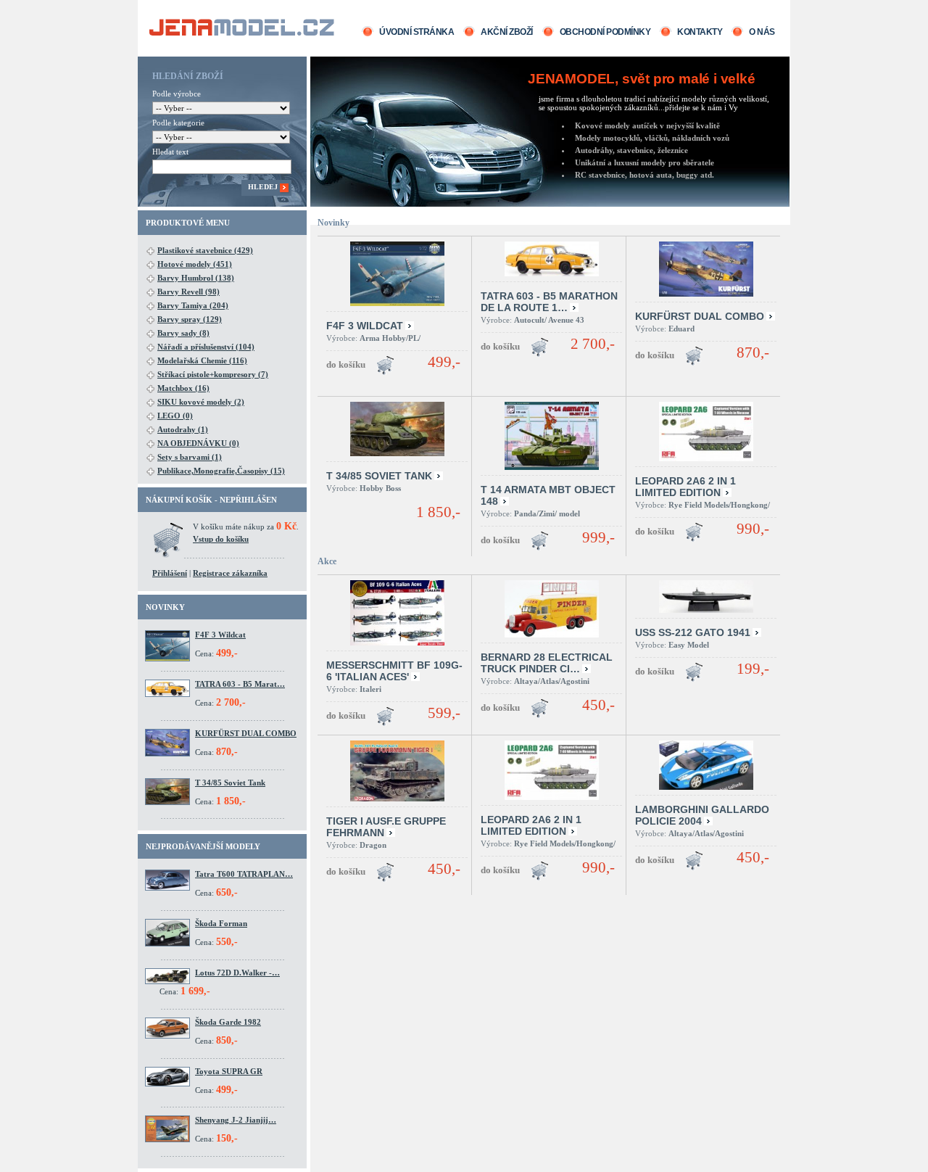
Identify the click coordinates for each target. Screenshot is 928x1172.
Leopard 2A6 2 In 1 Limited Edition (685, 486)
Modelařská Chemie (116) (202, 360)
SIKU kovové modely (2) (200, 401)
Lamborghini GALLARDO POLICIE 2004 (702, 815)
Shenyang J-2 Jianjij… (235, 1119)
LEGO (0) (175, 415)
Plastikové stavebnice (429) (205, 250)
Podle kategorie (178, 122)
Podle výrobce (176, 93)
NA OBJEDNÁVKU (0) (198, 443)
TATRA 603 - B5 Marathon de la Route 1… (549, 301)
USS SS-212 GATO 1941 (692, 632)
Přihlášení (169, 573)
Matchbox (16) (183, 388)
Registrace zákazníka (230, 573)
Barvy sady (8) (183, 333)
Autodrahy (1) (182, 429)
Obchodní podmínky (605, 32)
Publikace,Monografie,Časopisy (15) (221, 470)
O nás (762, 32)
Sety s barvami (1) (189, 457)
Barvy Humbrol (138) (195, 277)
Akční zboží (507, 32)
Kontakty (699, 32)
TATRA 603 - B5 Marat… (240, 684)
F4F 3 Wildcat (220, 634)
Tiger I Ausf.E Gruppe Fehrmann (386, 826)
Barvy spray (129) (189, 319)
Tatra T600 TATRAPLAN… (244, 874)
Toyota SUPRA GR (228, 1071)
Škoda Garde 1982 (228, 1022)
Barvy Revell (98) (188, 291)
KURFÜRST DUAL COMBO (246, 733)
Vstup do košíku (221, 539)
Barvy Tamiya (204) (192, 305)
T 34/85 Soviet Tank (230, 782)
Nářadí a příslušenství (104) (205, 346)
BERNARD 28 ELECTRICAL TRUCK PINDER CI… (547, 662)
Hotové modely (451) (194, 264)
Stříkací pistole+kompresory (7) (212, 374)
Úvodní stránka (416, 32)
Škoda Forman (221, 923)
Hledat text (170, 151)
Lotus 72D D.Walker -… (237, 972)
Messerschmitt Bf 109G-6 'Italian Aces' (394, 670)
